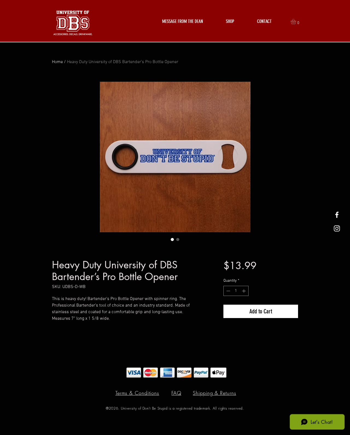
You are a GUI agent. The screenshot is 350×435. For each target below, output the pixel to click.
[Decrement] (227, 291)
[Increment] (244, 291)
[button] (230, 21)
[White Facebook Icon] (337, 215)
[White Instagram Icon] (337, 228)
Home (57, 62)
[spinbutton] (236, 291)
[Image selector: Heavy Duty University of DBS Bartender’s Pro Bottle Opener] (172, 239)
